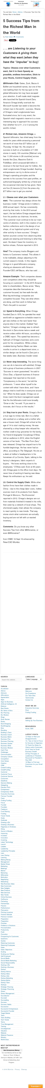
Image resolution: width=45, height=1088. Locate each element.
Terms (3, 1022)
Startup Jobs (5, 976)
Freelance (4, 809)
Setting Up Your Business (34, 720)
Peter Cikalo (9, 37)
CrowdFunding (5, 770)
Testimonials (29, 698)
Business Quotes (6, 743)
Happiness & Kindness (8, 827)
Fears (3, 798)
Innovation (4, 838)
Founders (4, 807)
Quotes (3, 941)
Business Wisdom (7, 748)
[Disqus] (22, 583)
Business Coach (6, 734)
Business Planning (7, 741)
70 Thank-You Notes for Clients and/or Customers (33, 746)
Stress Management (7, 993)
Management (5, 862)
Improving (4, 833)
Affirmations (5, 695)
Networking (4, 881)
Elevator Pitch (5, 787)
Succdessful (5, 995)
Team (2, 1015)
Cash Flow (4, 750)
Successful (4, 1006)
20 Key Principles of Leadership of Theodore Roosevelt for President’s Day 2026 (33, 757)
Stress (3, 991)
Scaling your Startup (7, 954)
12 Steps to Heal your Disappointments (32, 737)
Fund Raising (5, 811)
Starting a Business (7, 967)
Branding (4, 730)
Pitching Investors (7, 912)
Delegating (4, 785)
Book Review (5, 719)
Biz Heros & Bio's (7, 710)
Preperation (4, 921)
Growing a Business (7, 824)
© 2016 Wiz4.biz (7, 1069)
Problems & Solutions (8, 925)
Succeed (4, 998)
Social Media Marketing (8, 960)
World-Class (5, 1039)
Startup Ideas (5, 974)
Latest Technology (7, 842)
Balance (3, 706)
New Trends (5, 895)
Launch (3, 844)
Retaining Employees (8, 945)
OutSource (4, 899)
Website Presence (7, 1035)
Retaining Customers (8, 943)
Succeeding (5, 1000)
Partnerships (5, 903)
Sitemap (24, 1069)
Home (14, 12)
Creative (3, 763)
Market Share (5, 864)
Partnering (4, 901)
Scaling (3, 952)
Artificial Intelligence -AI (9, 704)
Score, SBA (29, 728)
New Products (5, 890)
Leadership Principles (8, 851)
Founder (3, 805)
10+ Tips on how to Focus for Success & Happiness (34, 742)
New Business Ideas (8, 884)
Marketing (4, 866)
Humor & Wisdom (7, 831)
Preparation (4, 919)
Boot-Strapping (6, 724)
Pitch (27, 710)
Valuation (4, 1031)
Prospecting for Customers (10, 936)
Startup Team (5, 982)
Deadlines (4, 781)
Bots (2, 728)
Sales (3, 947)
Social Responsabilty (8, 963)
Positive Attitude (6, 914)
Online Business (6, 897)
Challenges (4, 752)
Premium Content (6, 917)
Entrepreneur (5, 789)
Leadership (4, 849)
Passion (3, 906)
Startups (3, 985)
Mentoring (4, 873)
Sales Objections (6, 949)
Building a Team (6, 732)
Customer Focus (6, 774)
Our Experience (30, 693)
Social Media (5, 958)
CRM (2, 765)
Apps (2, 699)
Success (4, 1002)
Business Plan (5, 739)
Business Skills (6, 745)
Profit (2, 932)
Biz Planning (5, 713)
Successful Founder (7, 1011)
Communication (6, 754)
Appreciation (5, 697)
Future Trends (5, 816)
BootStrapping (5, 726)
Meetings (4, 868)
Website (3, 1033)
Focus (3, 802)
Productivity (5, 930)
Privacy (17, 1069)
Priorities (4, 923)
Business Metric (6, 737)
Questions (4, 938)
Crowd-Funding (6, 767)
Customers (4, 778)
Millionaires (4, 875)
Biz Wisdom (5, 715)
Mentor (3, 870)
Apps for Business (7, 702)
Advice (20, 12)
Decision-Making (6, 783)
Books (3, 721)
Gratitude (4, 820)
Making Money (6, 860)
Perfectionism (5, 908)
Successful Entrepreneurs (9, 1009)
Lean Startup (5, 855)
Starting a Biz (5, 965)
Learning (3, 857)
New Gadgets (5, 888)
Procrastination (6, 928)
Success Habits (6, 1004)
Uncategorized (5, 1028)
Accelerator (4, 688)
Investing (4, 840)
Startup (3, 969)
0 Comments (20, 37)
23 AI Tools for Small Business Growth (32, 750)
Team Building (5, 1017)
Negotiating (4, 879)
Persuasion (4, 910)
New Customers (6, 886)
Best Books (5, 708)
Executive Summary (7, 794)
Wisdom (3, 1037)
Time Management (7, 1024)
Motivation (4, 877)
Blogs (3, 717)
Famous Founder (6, 796)
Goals (3, 818)
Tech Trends (5, 1020)
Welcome (28, 691)
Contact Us (29, 700)
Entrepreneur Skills (7, 792)
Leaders (3, 846)
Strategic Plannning (7, 989)
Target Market (5, 1013)
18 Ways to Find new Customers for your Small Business (33, 764)
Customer (4, 772)
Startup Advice (6, 971)
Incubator (4, 835)
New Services (5, 892)
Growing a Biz (5, 822)
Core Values (5, 761)
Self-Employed (6, 956)
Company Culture (6, 756)
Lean (2, 853)
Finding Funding (6, 800)
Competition (5, 759)
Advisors (4, 693)
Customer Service (7, 776)
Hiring (3, 829)
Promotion (4, 934)
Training (3, 1026)
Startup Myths (5, 980)
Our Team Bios (30, 695)
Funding (3, 813)
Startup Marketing (7, 978)
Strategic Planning (7, 987)
